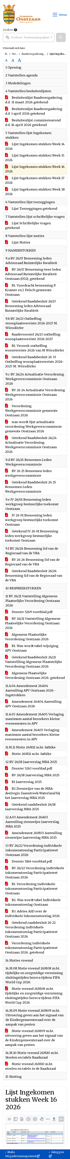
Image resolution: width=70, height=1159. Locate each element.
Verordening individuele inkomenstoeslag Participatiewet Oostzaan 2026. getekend (31, 947)
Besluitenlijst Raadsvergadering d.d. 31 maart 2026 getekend (33, 100)
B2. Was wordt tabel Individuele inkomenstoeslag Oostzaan (33, 902)
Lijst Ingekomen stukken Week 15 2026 (34, 157)
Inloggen (57, 1152)
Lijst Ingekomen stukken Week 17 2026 (34, 180)
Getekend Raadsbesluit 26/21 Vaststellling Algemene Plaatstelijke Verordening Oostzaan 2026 (33, 661)
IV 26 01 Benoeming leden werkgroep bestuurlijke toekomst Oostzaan (31, 519)
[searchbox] (28, 37)
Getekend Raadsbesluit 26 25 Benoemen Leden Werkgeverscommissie (30, 486)
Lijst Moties (20, 242)
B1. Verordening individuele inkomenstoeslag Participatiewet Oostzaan (31, 888)
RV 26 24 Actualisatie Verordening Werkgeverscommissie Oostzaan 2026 (35, 394)
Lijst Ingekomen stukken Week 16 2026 (35, 169)
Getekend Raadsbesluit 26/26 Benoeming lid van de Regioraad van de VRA (33, 575)
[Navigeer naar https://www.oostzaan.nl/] (21, 15)
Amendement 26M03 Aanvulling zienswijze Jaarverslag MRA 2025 (33, 835)
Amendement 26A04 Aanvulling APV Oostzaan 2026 (33, 704)
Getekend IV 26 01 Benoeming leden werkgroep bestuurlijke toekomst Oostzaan (31, 535)
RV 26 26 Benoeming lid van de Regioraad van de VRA (32, 562)
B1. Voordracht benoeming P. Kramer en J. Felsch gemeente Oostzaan (30, 290)
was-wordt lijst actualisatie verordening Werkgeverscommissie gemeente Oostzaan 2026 (33, 426)
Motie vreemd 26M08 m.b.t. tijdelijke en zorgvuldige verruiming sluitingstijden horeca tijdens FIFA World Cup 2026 (33, 995)
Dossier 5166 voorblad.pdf (31, 861)
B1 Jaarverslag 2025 (26, 782)
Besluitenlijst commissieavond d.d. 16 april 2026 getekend (33, 122)
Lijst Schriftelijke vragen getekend (28, 225)
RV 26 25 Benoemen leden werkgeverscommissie (28, 473)
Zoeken (8, 29)
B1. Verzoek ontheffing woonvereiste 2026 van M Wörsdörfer (34, 348)
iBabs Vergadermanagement (21, 1154)
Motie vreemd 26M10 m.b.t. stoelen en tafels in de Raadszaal (30, 1066)
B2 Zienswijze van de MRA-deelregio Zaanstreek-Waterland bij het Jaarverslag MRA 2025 (32, 793)
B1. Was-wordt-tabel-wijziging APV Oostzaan (31, 648)
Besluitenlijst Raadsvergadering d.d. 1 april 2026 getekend (33, 111)
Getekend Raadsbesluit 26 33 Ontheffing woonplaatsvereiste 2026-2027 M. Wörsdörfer (34, 361)
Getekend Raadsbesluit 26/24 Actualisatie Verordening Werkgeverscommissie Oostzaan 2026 (31, 445)
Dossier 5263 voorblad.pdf (31, 768)
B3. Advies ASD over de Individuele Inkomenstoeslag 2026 (32, 913)
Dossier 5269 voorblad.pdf (31, 612)
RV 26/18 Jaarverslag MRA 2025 (35, 775)
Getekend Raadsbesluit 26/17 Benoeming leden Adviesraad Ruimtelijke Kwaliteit (30, 305)
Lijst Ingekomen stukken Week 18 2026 (35, 191)
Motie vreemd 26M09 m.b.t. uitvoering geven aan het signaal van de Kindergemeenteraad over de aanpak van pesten (34, 1038)
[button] (61, 37)
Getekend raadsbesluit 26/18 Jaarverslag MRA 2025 (30, 807)
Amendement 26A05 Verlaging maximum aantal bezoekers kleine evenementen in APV (32, 734)
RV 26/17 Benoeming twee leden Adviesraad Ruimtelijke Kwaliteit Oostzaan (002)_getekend (33, 274)
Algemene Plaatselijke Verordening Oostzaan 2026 (27, 637)
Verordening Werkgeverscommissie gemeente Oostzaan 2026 (31, 410)
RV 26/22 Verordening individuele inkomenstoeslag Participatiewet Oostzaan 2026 (34, 872)
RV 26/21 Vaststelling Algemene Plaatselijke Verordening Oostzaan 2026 (32, 623)
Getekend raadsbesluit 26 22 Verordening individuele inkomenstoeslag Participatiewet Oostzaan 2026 (31, 929)
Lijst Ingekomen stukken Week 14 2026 (35, 146)
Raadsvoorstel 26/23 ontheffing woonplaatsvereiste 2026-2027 (32, 336)
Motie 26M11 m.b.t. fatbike (31, 754)
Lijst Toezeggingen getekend (34, 208)
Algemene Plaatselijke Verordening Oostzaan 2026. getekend (35, 675)
